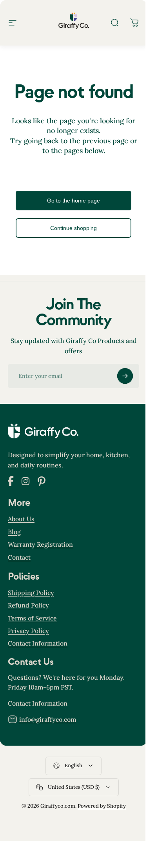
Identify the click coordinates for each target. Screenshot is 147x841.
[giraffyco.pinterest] (41, 484)
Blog (14, 532)
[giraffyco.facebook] (11, 484)
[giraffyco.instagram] (26, 483)
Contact (19, 557)
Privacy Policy (28, 631)
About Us (21, 519)
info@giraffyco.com (47, 719)
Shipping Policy (31, 593)
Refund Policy (28, 605)
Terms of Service (32, 618)
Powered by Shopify (102, 806)
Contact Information (37, 643)
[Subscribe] (125, 376)
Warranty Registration (40, 544)
